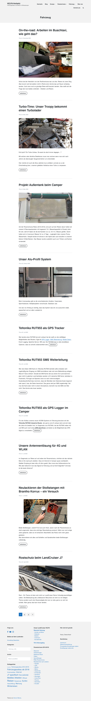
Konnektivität (23, 675)
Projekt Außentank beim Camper (40, 185)
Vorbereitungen (38, 652)
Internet (19, 672)
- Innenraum (37, 637)
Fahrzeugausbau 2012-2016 (20, 667)
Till (19, 38)
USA (36, 665)
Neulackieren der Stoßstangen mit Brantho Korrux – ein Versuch (41, 489)
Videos (35, 656)
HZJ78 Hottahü (13, 3)
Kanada (37, 663)
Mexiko (37, 667)
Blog (46, 4)
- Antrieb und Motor (39, 632)
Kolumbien (37, 682)
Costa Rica (38, 678)
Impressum (63, 642)
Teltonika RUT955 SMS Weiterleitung (43, 360)
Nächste (32, 614)
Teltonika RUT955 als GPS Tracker (41, 328)
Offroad (24, 678)
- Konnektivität (37, 639)
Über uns (80, 4)
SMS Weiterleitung (56, 339)
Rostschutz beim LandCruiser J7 (41, 557)
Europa (52, 4)
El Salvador (38, 672)
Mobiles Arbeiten (14, 677)
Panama (37, 680)
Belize (36, 669)
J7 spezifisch (12, 674)
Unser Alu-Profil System (35, 259)
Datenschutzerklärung (66, 644)
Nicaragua (37, 676)
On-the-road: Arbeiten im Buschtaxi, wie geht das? (43, 32)
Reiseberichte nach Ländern (41, 662)
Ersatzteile (9, 667)
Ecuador (37, 683)
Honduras (37, 674)
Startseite (39, 4)
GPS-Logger (45, 339)
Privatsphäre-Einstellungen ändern (69, 646)
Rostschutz (17, 681)
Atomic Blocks (17, 698)
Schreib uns (76, 8)
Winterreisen (12, 686)
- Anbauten (36, 634)
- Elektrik (36, 636)
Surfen (24, 680)
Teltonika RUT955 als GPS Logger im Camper (43, 409)
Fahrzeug (71, 4)
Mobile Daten (67, 339)
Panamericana (61, 4)
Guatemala (37, 671)
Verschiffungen (38, 658)
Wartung (19, 683)
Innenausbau (11, 672)
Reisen (10, 680)
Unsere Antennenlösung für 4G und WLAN (42, 447)
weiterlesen (23, 93)
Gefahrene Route (38, 654)
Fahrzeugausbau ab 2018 (18, 669)
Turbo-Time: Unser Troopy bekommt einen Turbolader (43, 108)
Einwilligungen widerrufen (67, 648)
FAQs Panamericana (39, 660)
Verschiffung (11, 684)
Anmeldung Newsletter (13, 640)
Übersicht (36, 651)
